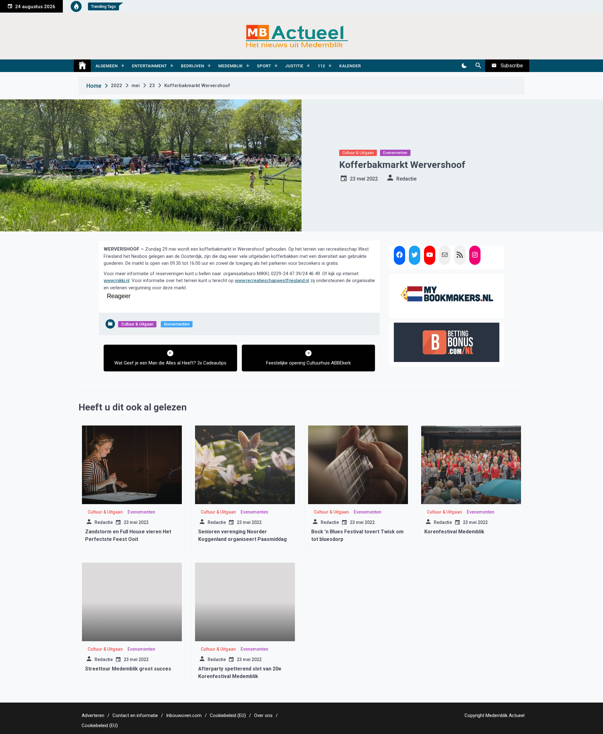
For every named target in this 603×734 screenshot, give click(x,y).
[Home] (82, 65)
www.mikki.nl (116, 280)
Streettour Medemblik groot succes (128, 669)
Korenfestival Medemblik (454, 532)
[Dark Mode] (464, 65)
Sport (264, 65)
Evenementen (395, 152)
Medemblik (230, 65)
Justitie (294, 65)
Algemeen (106, 65)
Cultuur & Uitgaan (358, 152)
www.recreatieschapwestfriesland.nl (272, 280)
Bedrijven (192, 65)
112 (321, 65)
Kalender (350, 65)
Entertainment (149, 65)
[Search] (478, 65)
